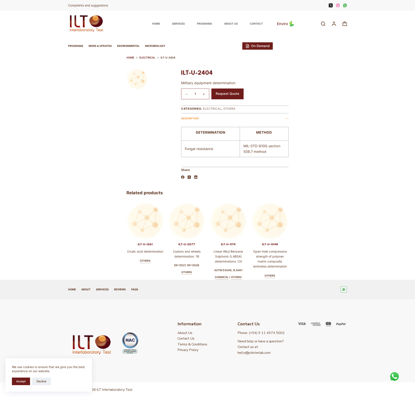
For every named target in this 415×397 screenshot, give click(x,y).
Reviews (120, 289)
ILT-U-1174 (224, 244)
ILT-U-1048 (266, 244)
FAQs (134, 289)
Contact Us (186, 338)
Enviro (282, 24)
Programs (204, 23)
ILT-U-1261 (141, 244)
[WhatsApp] (345, 5)
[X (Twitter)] (331, 5)
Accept (21, 381)
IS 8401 (233, 270)
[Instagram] (338, 5)
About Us (231, 23)
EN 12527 (176, 265)
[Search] (323, 24)
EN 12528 (189, 265)
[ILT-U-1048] (266, 221)
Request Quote (227, 94)
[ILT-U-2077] (182, 221)
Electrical (212, 108)
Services (178, 23)
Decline (41, 381)
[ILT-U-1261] (141, 221)
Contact (256, 23)
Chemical (218, 277)
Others (229, 108)
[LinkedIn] (195, 177)
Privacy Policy (187, 350)
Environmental (128, 45)
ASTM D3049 (218, 270)
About (86, 289)
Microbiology (155, 45)
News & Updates (100, 45)
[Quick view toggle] (148, 234)
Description (190, 118)
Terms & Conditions (192, 344)
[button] (133, 234)
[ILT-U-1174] (224, 221)
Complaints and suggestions (88, 5)
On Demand (260, 46)
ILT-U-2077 (182, 244)
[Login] (334, 24)
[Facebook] (182, 177)
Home (156, 23)
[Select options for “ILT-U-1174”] (216, 234)
